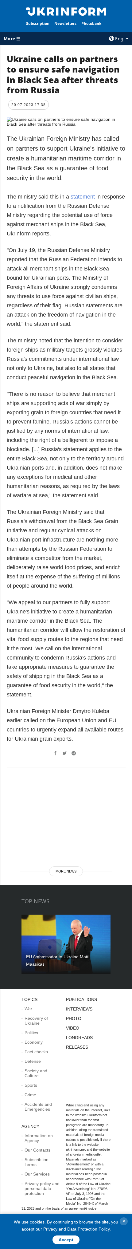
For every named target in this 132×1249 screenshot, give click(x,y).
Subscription (37, 23)
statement (83, 197)
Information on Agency (39, 1138)
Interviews (79, 1009)
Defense (33, 1061)
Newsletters (65, 23)
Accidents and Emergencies (38, 1107)
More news (66, 871)
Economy (34, 1042)
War (28, 1008)
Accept (66, 1239)
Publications (81, 999)
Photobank (91, 23)
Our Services (37, 1174)
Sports (31, 1085)
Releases (77, 1047)
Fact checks (36, 1051)
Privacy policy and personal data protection (42, 1188)
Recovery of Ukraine (36, 1021)
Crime (30, 1094)
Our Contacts (37, 1150)
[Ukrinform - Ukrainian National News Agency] (66, 11)
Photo (73, 1018)
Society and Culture (36, 1073)
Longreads (79, 1037)
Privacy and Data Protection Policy (76, 1229)
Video (72, 1028)
